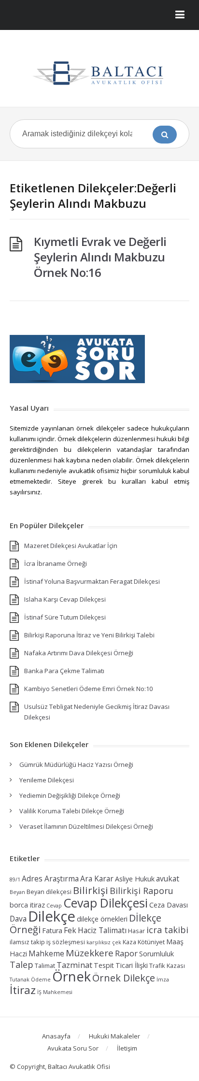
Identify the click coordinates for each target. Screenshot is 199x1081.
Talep (21, 964)
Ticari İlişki (131, 965)
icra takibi (167, 930)
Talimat (45, 966)
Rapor (126, 953)
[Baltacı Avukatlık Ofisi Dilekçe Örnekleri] (99, 72)
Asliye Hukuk (135, 878)
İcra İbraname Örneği (55, 563)
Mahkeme (46, 953)
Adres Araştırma (50, 878)
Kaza (129, 942)
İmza (162, 979)
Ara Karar (97, 878)
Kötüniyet (151, 942)
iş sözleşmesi (65, 942)
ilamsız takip (27, 942)
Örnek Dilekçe (123, 977)
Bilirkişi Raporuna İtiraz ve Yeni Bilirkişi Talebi (89, 635)
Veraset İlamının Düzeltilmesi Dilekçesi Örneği (86, 826)
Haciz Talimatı (102, 930)
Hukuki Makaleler (114, 1036)
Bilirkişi (90, 890)
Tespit (104, 965)
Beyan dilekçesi (49, 892)
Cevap (54, 905)
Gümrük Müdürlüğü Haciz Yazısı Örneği (76, 764)
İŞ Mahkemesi (54, 992)
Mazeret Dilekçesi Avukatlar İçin (70, 545)
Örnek (71, 976)
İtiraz (23, 989)
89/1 (15, 879)
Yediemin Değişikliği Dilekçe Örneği (69, 795)
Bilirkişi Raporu (141, 890)
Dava (18, 918)
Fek (70, 930)
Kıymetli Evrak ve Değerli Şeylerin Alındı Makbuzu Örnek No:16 (100, 256)
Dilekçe (51, 916)
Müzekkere (90, 953)
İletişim (127, 1048)
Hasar (136, 931)
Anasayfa (56, 1036)
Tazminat (74, 964)
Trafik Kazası (167, 966)
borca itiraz (27, 904)
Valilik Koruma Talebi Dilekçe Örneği (71, 811)
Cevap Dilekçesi (105, 902)
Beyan (17, 892)
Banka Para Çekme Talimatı (64, 670)
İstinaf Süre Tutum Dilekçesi (65, 617)
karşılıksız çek (103, 942)
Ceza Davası (168, 904)
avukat (167, 878)
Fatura (52, 930)
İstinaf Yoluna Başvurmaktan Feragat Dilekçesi (92, 581)
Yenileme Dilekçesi (46, 780)
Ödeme (41, 979)
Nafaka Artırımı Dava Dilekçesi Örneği (78, 653)
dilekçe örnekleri (102, 918)
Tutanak (19, 979)
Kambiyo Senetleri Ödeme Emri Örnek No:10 (88, 688)
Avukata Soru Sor (73, 1048)
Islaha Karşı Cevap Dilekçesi (65, 599)
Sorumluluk (156, 953)
